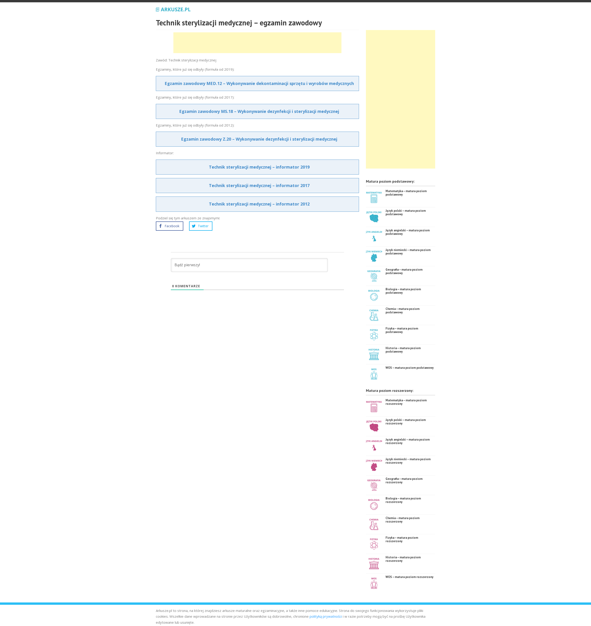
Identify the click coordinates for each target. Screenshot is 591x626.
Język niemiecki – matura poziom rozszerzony (408, 461)
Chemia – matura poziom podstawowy (402, 311)
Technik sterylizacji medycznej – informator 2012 (259, 204)
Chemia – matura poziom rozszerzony (402, 520)
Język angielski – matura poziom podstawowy (408, 232)
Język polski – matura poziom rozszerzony (406, 422)
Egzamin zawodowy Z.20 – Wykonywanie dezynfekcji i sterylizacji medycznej (259, 139)
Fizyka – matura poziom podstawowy (402, 330)
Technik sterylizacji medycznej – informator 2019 (259, 167)
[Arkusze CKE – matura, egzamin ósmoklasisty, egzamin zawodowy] (173, 9)
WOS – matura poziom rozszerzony (409, 577)
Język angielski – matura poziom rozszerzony (408, 441)
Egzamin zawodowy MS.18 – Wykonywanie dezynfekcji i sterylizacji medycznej (259, 111)
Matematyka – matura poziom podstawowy (406, 193)
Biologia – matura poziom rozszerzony (403, 500)
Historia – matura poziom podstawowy (403, 350)
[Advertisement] (257, 42)
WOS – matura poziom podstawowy (410, 368)
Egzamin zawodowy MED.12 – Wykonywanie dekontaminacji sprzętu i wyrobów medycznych (259, 83)
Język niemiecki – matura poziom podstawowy (408, 252)
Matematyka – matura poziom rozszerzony (406, 402)
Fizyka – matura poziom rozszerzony (402, 539)
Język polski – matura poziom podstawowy (406, 212)
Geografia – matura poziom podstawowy (404, 271)
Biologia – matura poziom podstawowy (403, 291)
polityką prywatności (326, 616)
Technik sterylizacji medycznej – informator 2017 (259, 185)
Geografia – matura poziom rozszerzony (404, 480)
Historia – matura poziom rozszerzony (403, 559)
